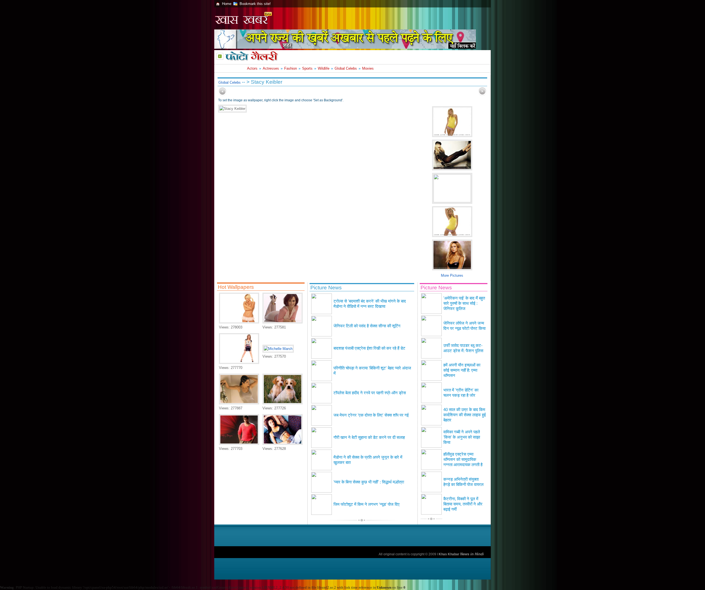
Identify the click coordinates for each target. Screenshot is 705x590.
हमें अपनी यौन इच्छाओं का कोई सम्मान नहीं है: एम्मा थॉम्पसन (461, 370)
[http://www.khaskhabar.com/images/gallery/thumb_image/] (222, 95)
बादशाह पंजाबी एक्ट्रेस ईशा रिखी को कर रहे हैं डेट (369, 348)
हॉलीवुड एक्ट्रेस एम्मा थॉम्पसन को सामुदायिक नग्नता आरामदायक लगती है (462, 459)
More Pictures (452, 275)
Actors (252, 68)
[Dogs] (282, 403)
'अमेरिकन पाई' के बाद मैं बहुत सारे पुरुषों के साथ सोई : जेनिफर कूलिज (464, 303)
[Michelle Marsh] (239, 322)
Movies (368, 68)
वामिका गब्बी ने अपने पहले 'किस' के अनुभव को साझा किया (461, 437)
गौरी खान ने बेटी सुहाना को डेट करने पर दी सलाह (369, 437)
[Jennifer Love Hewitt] (282, 322)
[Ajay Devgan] (239, 444)
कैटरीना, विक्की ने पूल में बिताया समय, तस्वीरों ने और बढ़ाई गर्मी (462, 504)
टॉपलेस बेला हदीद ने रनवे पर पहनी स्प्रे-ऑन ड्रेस (369, 393)
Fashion (290, 68)
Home (226, 4)
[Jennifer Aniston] (239, 363)
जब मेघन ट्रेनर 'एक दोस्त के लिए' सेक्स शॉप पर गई (371, 415)
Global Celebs (346, 68)
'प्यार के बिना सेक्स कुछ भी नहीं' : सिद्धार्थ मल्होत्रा (368, 482)
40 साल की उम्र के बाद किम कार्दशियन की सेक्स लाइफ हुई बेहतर (464, 414)
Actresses (271, 68)
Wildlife (323, 68)
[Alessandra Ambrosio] (282, 444)
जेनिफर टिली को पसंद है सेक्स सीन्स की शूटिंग (366, 326)
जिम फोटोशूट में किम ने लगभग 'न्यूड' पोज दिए (366, 504)
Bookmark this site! (255, 4)
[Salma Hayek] (239, 403)
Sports (307, 68)
